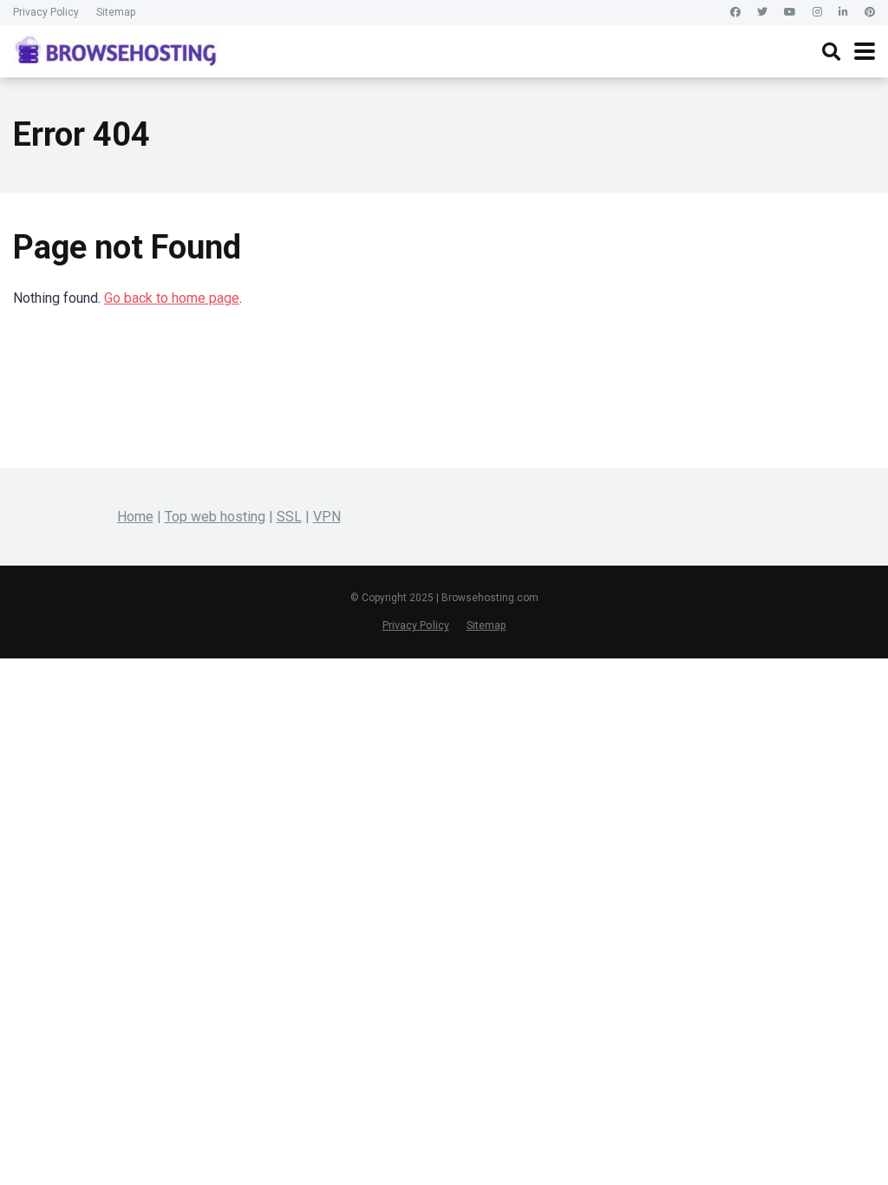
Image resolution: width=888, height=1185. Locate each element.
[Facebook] (735, 12)
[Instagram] (817, 12)
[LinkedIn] (843, 12)
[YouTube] (790, 12)
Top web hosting (215, 516)
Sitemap (115, 12)
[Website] (870, 12)
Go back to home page (171, 298)
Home (135, 516)
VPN (327, 516)
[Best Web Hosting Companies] (116, 49)
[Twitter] (762, 12)
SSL (289, 516)
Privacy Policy (46, 12)
